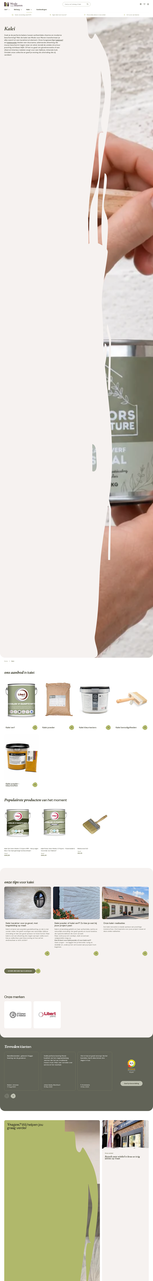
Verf (5, 9)
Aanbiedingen (41, 9)
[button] (13, 1095)
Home (6, 661)
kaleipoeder (12, 42)
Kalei (28, 9)
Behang (17, 9)
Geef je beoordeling (131, 1083)
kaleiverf (59, 40)
